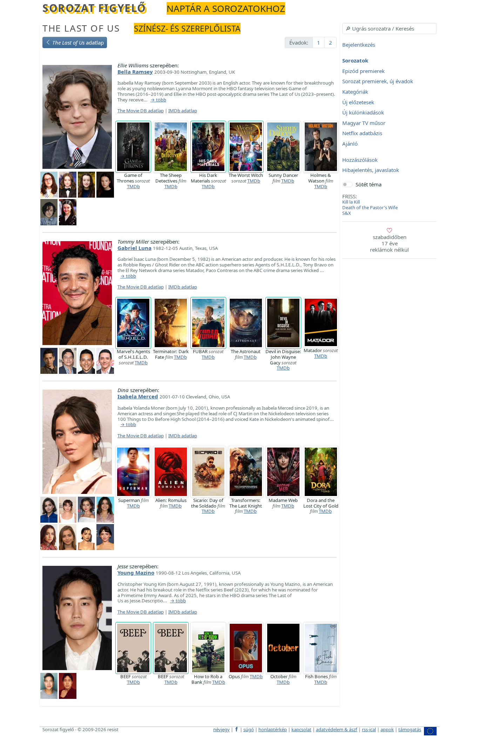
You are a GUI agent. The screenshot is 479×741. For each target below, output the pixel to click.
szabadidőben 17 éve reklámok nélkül (389, 243)
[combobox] (389, 28)
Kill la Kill (351, 202)
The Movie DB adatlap (140, 110)
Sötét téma (369, 184)
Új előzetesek (358, 102)
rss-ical (369, 729)
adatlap (78, 42)
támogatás (409, 729)
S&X (346, 213)
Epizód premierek (363, 70)
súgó (248, 729)
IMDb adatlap (182, 110)
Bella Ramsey (135, 71)
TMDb (133, 186)
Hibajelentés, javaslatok (370, 170)
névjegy (221, 729)
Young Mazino (135, 572)
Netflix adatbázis (362, 133)
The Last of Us (81, 28)
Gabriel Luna (134, 247)
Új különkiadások (363, 112)
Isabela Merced (137, 396)
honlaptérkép (272, 729)
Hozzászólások (360, 159)
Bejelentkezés (358, 44)
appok (387, 729)
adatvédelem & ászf (336, 729)
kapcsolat (301, 729)
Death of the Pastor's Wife (370, 207)
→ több (158, 100)
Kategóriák (355, 91)
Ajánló (350, 143)
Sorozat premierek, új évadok (377, 81)
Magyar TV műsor (363, 122)
